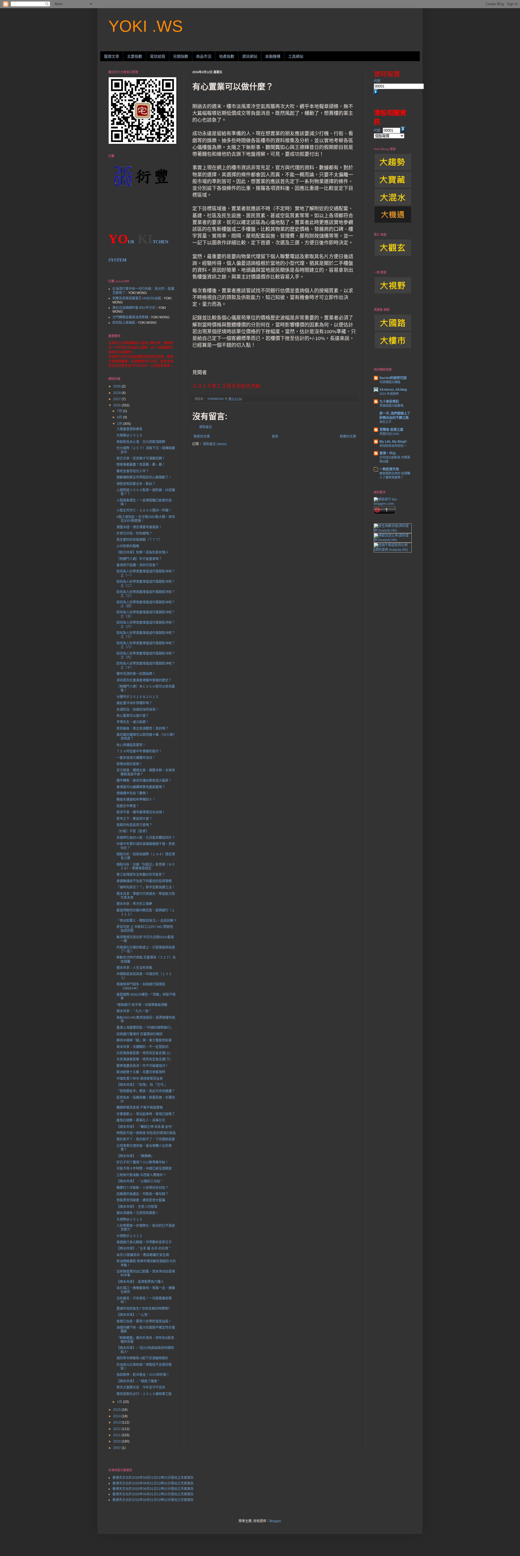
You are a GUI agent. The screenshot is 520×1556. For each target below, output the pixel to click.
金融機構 (272, 56)
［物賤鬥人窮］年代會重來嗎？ (139, 559)
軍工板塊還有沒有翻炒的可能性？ (140, 874)
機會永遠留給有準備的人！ (135, 799)
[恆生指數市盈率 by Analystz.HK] (393, 530)
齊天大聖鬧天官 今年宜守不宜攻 (140, 1387)
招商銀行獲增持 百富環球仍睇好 (139, 1034)
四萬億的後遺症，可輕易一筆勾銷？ (142, 1194)
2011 (117, 1435)
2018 (117, 393)
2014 (117, 1416)
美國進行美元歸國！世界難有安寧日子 (144, 1242)
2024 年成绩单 (389, 393)
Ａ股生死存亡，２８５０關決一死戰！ (144, 510)
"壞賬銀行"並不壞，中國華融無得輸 (141, 1005)
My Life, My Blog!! (393, 442)
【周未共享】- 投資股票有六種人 (140, 1282)
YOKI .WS (145, 26)
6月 (120, 417)
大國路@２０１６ (129, 435)
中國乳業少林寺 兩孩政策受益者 (139, 1079)
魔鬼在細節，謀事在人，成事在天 (140, 1120)
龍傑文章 (111, 56)
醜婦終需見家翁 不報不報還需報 (139, 1107)
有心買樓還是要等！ (131, 745)
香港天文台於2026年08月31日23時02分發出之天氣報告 (153, 1483)
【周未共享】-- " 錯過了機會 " (137, 1381)
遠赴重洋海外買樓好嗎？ (134, 703)
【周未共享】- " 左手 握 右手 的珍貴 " (143, 1248)
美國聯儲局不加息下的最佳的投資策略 (144, 881)
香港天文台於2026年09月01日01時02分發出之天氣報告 (153, 1478)
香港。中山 (387, 453)
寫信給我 (157, 56)
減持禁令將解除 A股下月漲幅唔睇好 (142, 1358)
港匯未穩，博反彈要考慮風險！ (139, 527)
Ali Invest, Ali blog (393, 390)
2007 (117, 1448)
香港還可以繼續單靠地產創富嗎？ (140, 787)
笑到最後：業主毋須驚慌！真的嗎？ (142, 728)
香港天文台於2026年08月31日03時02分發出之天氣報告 (153, 1500)
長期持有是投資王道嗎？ (134, 825)
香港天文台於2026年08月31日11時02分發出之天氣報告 (153, 1494)
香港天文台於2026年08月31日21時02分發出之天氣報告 (153, 1489)
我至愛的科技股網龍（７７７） (139, 540)
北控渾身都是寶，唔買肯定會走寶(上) (143, 1053)
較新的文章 (202, 436)
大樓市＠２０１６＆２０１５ (137, 697)
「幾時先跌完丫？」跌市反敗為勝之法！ (145, 887)
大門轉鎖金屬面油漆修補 (130, 317)
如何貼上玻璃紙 (123, 323)
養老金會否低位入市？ (132, 471)
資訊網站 (249, 56)
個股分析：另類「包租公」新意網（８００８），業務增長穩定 (145, 866)
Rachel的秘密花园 (393, 378)
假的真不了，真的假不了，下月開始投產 (145, 1139)
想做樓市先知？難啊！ (132, 793)
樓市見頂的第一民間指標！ (135, 674)
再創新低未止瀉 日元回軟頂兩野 (140, 442)
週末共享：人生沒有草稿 (134, 968)
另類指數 (180, 56)
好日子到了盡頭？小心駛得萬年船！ (142, 1162)
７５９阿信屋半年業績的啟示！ (139, 751)
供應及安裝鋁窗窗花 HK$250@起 (136, 298)
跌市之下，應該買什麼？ (134, 819)
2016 (117, 405)
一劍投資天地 (389, 469)
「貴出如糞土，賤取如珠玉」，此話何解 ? (146, 921)
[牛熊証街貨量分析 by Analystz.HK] (393, 550)
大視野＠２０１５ (129, 1236)
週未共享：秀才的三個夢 (134, 904)
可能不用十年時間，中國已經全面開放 (144, 1168)
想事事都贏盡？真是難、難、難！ (140, 465)
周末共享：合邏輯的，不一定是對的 (142, 1047)
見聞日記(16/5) (389, 433)
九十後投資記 (389, 401)
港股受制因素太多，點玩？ (135, 484)
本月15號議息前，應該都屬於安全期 (142, 1255)
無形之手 (385, 421)
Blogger (275, 1521)
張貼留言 (205, 427)
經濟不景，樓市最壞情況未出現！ (140, 812)
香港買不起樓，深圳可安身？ (137, 565)
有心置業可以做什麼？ (132, 716)
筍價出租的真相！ (129, 764)
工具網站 (295, 56)
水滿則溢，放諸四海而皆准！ (137, 709)
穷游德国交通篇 (389, 382)
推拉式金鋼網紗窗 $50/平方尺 (133, 308)
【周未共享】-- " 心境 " (132, 1315)
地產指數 (226, 56)
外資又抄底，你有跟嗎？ (134, 533)
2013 (117, 1422)
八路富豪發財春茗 (129, 429)
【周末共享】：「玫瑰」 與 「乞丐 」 (142, 1085)
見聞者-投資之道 (391, 430)
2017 (117, 399)
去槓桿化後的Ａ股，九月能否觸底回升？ (145, 838)
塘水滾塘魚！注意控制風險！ (137, 1213)
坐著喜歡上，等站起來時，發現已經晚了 (145, 1114)
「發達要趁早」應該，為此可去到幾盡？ (145, 1091)
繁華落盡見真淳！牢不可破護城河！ (142, 1066)
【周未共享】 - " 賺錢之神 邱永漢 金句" (144, 1127)
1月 (120, 1402)
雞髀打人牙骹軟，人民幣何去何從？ (142, 1188)
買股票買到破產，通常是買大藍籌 (140, 1200)
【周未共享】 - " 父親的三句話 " (139, 1181)
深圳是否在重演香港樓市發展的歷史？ (144, 680)
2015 (117, 1410)
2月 (120, 424)
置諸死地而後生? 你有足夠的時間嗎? (143, 1309)
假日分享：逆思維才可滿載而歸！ (140, 458)
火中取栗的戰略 (127, 546)
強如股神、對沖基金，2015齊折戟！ (143, 1375)
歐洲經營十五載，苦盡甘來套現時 (140, 1072)
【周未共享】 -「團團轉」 (135, 1156)
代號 (377, 81)
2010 (117, 1441)
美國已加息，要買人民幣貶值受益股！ (144, 1321)
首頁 (275, 436)
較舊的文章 (348, 436)
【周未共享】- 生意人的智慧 (136, 1207)
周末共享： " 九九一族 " (133, 1011)
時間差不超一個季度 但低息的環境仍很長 (146, 1133)
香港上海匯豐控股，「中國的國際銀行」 (144, 1028)
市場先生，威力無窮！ (132, 722)
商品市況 (203, 56)
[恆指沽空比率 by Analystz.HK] (393, 540)
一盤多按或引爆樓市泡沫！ (135, 758)
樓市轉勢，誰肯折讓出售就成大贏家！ (144, 780)
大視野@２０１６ (129, 1219)
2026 (117, 386)
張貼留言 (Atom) (214, 444)
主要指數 (134, 56)
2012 (117, 1429)
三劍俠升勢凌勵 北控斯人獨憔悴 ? (140, 1175)
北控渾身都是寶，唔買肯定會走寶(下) (143, 1059)
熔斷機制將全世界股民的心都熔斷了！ (144, 477)
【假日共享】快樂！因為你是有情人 (142, 552)
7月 (120, 411)
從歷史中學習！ (127, 806)
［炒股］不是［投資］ (132, 831)
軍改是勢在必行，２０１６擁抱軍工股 (144, 1394)
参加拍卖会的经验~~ (393, 445)
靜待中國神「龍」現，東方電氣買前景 (144, 1040)
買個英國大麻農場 (391, 405)
